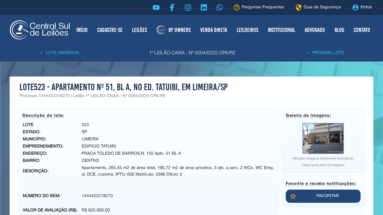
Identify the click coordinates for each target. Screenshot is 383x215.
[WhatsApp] (219, 7)
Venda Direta (213, 29)
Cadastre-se (110, 29)
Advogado (315, 29)
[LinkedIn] (204, 7)
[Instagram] (188, 7)
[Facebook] (172, 7)
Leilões (139, 29)
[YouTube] (156, 7)
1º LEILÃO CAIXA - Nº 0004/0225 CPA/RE (192, 53)
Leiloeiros (247, 29)
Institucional (281, 29)
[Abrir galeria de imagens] (323, 138)
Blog (339, 29)
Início (82, 29)
